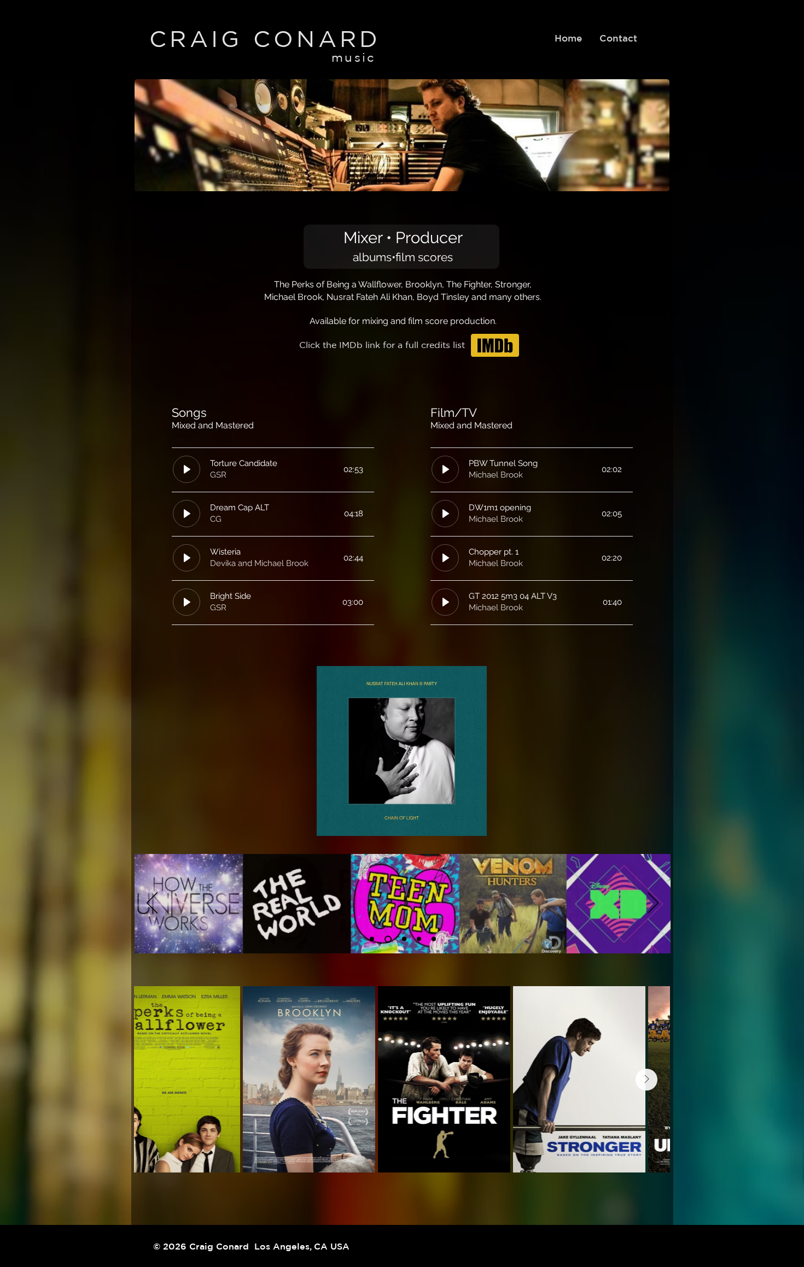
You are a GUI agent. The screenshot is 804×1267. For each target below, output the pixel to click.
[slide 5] (434, 939)
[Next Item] (646, 1080)
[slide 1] (372, 939)
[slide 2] (388, 938)
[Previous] (152, 903)
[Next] (653, 903)
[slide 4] (419, 939)
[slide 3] (404, 939)
